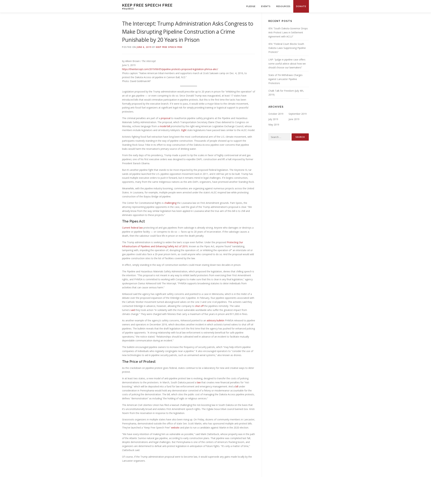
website (175, 427)
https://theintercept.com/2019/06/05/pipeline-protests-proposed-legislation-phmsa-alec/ (170, 69)
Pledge (250, 6)
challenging (170, 202)
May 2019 (273, 124)
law (199, 382)
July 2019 (273, 119)
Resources (283, 6)
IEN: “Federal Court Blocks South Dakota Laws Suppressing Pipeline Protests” (287, 48)
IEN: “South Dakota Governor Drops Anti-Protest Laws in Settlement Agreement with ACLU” (288, 32)
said (132, 310)
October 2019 (275, 113)
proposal (165, 118)
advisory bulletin (215, 320)
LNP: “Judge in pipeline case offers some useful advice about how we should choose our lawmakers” (287, 63)
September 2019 (298, 113)
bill (236, 386)
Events (266, 6)
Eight (184, 130)
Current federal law (132, 227)
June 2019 (294, 119)
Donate (301, 6)
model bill (165, 126)
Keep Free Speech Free (147, 5)
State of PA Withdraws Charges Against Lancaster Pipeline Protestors (285, 79)
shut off (199, 306)
